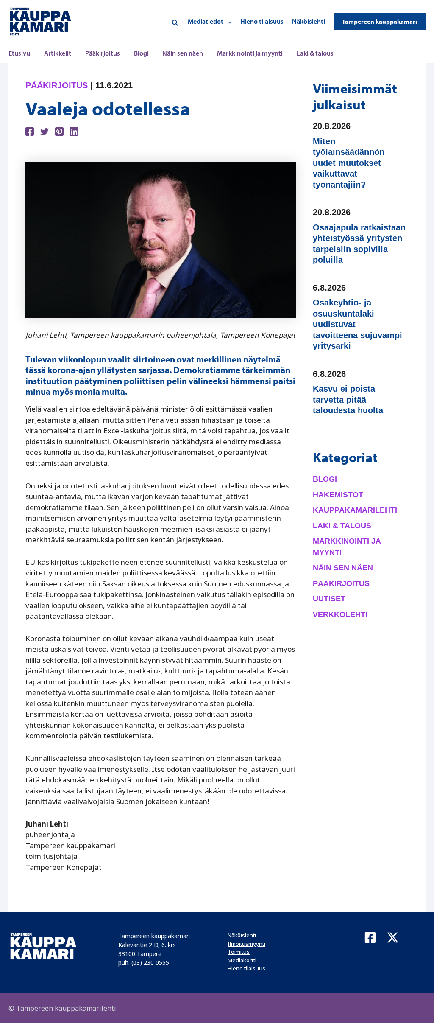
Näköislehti (308, 21)
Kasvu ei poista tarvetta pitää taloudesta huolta (348, 399)
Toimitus (239, 952)
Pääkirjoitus (102, 53)
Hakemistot (338, 494)
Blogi (141, 53)
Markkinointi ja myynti (250, 53)
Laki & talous (315, 53)
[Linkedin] (74, 131)
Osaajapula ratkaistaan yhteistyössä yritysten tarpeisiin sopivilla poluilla (359, 244)
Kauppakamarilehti (355, 510)
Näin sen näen (182, 53)
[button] (175, 21)
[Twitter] (44, 131)
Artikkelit (57, 53)
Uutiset (329, 598)
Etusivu (19, 53)
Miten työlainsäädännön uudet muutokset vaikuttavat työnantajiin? (348, 163)
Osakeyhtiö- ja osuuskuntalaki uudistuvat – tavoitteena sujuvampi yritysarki (357, 324)
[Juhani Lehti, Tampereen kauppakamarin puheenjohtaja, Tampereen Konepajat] (160, 239)
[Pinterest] (59, 131)
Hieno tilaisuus (262, 21)
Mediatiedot (205, 21)
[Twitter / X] (393, 937)
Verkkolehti (340, 614)
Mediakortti (242, 960)
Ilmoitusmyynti (246, 943)
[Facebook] (29, 131)
